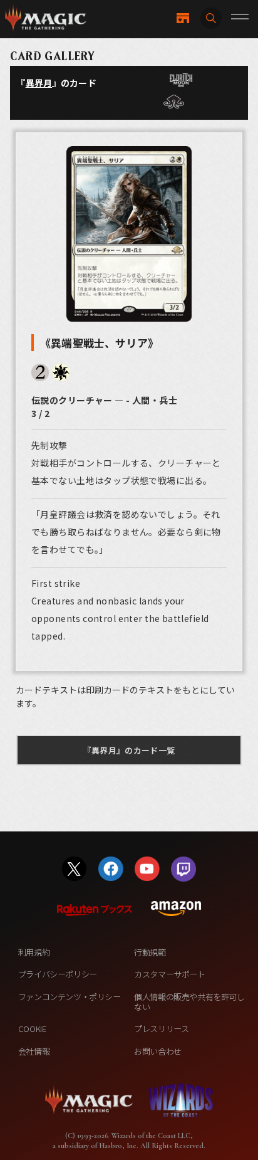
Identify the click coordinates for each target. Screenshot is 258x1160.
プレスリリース (161, 1029)
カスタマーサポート (169, 974)
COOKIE (32, 1029)
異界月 (39, 82)
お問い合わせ (158, 1051)
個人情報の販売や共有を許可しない (189, 1002)
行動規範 (149, 952)
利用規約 (33, 952)
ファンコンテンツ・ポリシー (69, 997)
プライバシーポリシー (57, 974)
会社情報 (33, 1051)
